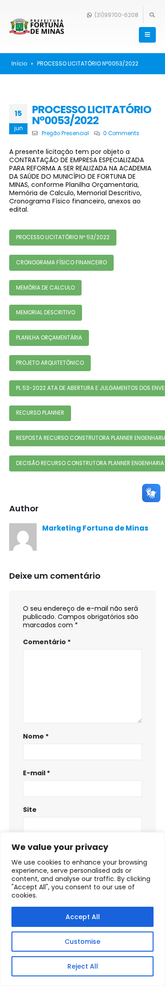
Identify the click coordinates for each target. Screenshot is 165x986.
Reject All (82, 966)
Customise (82, 941)
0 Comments (121, 133)
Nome (36, 736)
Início (19, 63)
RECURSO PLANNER (40, 412)
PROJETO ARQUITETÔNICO (50, 363)
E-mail (36, 773)
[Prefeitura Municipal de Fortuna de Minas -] (36, 26)
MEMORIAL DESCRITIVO (45, 312)
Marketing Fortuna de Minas (95, 528)
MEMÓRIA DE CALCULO (45, 287)
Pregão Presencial (65, 133)
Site (30, 809)
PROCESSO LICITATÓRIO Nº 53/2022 (63, 237)
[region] (82, 909)
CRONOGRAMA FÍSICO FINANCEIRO (61, 262)
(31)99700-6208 (115, 15)
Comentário (47, 642)
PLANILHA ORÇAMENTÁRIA (49, 337)
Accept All (83, 916)
